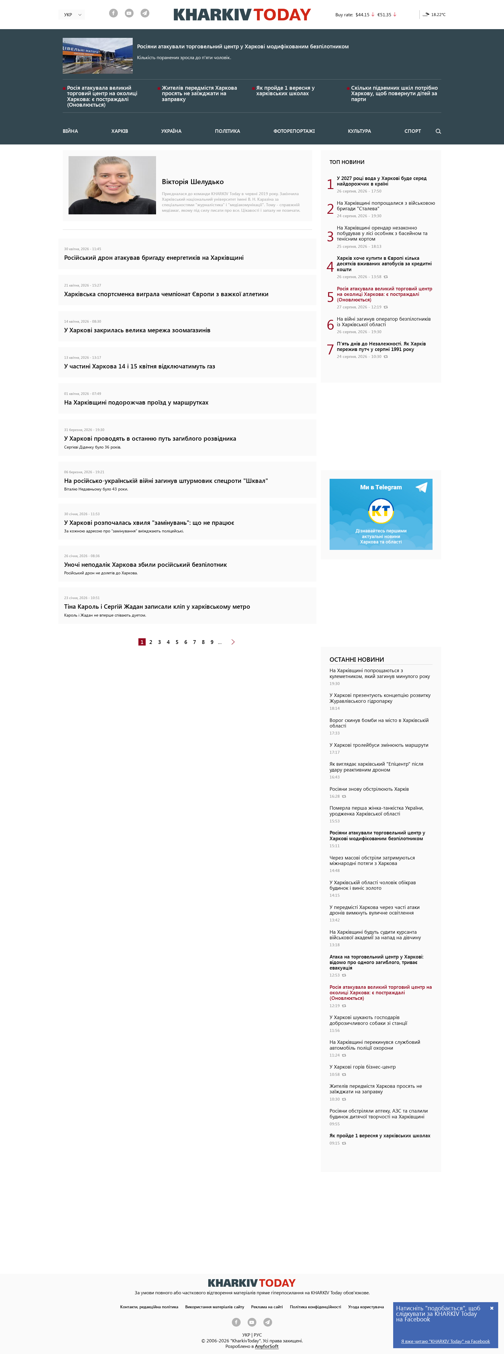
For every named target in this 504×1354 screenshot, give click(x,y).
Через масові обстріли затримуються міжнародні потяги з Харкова (372, 860)
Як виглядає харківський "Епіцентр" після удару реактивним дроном (377, 766)
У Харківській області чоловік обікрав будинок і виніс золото (373, 885)
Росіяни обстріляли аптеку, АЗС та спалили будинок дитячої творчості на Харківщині (379, 1113)
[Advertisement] (381, 429)
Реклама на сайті (267, 1306)
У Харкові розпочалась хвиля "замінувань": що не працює (149, 522)
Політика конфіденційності (315, 1306)
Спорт (413, 131)
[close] (492, 1308)
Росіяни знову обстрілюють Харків (369, 788)
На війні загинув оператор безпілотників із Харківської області (384, 321)
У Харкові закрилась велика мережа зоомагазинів (137, 330)
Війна (70, 131)
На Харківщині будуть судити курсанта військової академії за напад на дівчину (375, 934)
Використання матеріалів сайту (214, 1306)
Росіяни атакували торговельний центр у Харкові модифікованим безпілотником (243, 46)
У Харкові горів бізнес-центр (363, 1066)
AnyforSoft (267, 1346)
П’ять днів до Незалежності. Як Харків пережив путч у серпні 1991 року (381, 346)
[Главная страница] (252, 1282)
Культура (359, 131)
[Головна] (242, 14)
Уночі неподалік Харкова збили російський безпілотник (145, 564)
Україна (171, 131)
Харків (119, 131)
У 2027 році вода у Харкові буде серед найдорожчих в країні (382, 181)
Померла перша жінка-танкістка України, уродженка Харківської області (377, 810)
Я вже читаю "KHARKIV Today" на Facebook (445, 1341)
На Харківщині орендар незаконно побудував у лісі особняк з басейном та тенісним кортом (382, 233)
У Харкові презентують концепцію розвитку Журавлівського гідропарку (380, 698)
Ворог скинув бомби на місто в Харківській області (379, 723)
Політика (227, 131)
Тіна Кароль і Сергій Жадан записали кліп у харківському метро (157, 606)
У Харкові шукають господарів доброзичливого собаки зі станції (368, 1020)
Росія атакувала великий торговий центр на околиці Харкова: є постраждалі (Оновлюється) (102, 96)
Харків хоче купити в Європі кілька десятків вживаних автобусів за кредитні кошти (384, 263)
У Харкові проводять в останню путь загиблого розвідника (150, 438)
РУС (258, 1335)
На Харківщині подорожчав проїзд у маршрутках (136, 402)
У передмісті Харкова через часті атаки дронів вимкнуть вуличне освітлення (375, 910)
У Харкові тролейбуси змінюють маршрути (379, 745)
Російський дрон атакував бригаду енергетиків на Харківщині (154, 257)
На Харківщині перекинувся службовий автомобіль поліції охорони (375, 1045)
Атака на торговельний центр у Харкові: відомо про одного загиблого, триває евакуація (377, 962)
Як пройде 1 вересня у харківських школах (285, 90)
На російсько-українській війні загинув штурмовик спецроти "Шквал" (166, 480)
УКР (246, 1335)
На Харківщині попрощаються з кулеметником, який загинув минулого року (380, 673)
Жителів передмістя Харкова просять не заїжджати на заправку (199, 93)
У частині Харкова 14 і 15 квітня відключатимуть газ (139, 366)
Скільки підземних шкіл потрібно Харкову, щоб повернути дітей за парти (394, 93)
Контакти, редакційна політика (149, 1306)
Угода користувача (366, 1306)
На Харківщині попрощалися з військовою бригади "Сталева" (386, 205)
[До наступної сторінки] (233, 642)
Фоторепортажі (294, 131)
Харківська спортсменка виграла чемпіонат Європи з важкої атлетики (166, 294)
